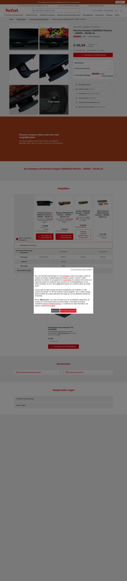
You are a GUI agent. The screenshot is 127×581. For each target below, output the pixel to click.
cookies (52, 305)
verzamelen (67, 280)
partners (66, 276)
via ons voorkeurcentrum (52, 303)
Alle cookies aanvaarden (68, 310)
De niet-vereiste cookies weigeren (81, 269)
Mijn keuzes (55, 310)
